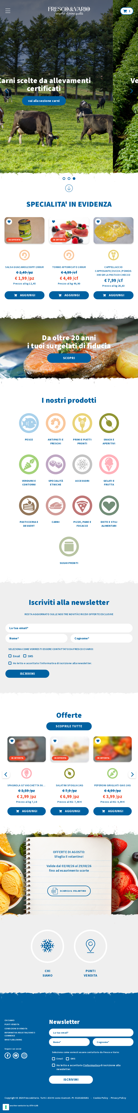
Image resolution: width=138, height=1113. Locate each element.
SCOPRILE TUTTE (69, 726)
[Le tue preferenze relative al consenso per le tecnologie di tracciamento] (6, 1107)
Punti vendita (12, 1024)
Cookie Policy (100, 1097)
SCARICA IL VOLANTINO (73, 890)
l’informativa (48, 663)
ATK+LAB (33, 1105)
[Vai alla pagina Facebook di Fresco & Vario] (8, 1056)
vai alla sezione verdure (72, 101)
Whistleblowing (13, 1039)
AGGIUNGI (27, 295)
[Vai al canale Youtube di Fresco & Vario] (16, 1056)
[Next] (131, 91)
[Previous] (7, 91)
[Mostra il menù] (8, 10)
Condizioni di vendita (16, 1028)
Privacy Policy (118, 1097)
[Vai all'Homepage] (69, 11)
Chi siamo (9, 1020)
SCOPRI (69, 358)
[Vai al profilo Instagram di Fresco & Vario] (24, 1056)
